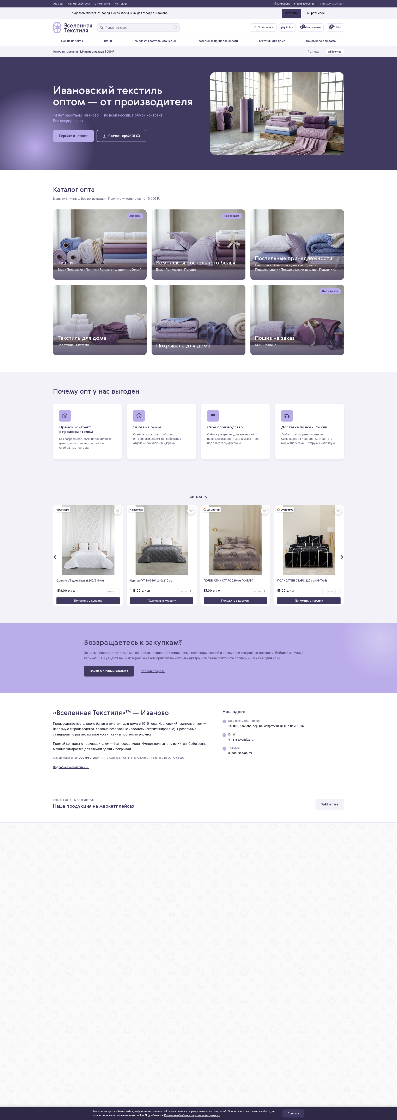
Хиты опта (198, 496)
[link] (282, 4)
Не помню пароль (153, 671)
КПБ (258, 345)
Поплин (91, 270)
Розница (270, 345)
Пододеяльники (266, 270)
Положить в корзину (88, 600)
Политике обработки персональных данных (192, 1115)
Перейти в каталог (73, 136)
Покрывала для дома (321, 41)
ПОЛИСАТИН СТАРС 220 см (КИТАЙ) (228, 580)
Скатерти (82, 345)
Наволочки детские (288, 265)
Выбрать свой (315, 13)
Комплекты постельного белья (154, 41)
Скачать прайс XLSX (124, 136)
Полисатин (75, 270)
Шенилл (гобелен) (128, 270)
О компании (102, 3)
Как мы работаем (79, 3)
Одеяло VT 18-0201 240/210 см (151, 580)
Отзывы (58, 3)
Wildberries (334, 51)
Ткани (108, 41)
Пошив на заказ (72, 41)
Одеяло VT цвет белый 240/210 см (80, 580)
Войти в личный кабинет (109, 671)
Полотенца (65, 345)
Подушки (325, 270)
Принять (293, 1113)
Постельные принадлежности (217, 41)
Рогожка (106, 270)
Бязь (60, 270)
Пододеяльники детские (299, 270)
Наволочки (263, 265)
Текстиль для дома (272, 41)
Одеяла (310, 265)
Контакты (121, 3)
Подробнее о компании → (71, 767)
